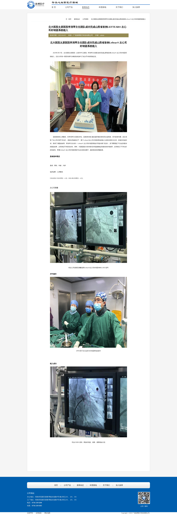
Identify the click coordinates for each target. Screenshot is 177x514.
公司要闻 (85, 19)
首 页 (54, 7)
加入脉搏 (136, 7)
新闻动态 (85, 7)
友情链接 (38, 513)
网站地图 (47, 513)
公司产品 (69, 7)
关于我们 (119, 7)
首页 (69, 19)
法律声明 (30, 513)
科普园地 (102, 7)
